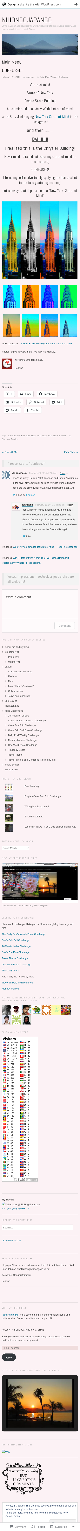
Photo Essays (12, 764)
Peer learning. (31, 786)
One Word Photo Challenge (22, 744)
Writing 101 (14, 661)
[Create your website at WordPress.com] (40, 4)
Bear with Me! (9, 451)
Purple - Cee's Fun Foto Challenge (42, 796)
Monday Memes (10, 988)
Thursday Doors (16, 749)
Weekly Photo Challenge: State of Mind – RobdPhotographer (45, 546)
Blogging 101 (12, 651)
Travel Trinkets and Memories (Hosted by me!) (32, 759)
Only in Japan (15, 691)
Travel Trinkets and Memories (17, 982)
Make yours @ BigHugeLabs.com (15, 1208)
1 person (30, 494)
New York (36, 435)
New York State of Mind (52, 116)
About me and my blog (17, 646)
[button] (11, 240)
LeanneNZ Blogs (12, 1240)
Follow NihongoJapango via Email (23, 1329)
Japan (8, 666)
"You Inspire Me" (10, 1314)
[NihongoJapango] (40, 46)
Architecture (14, 435)
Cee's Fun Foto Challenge (22, 725)
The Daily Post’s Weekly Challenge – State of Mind (45, 343)
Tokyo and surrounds (19, 695)
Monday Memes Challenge (22, 740)
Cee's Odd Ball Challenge (15, 940)
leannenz (30, 76)
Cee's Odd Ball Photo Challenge (25, 730)
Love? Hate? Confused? (21, 686)
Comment (64, 625)
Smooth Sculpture (33, 816)
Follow (8, 1357)
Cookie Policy (12, 1516)
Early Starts (71, 451)
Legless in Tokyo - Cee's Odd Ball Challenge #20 (50, 826)
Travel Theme (15, 754)
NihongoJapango (27, 20)
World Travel (11, 769)
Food (11, 681)
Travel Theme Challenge (15, 958)
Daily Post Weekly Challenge (54, 76)
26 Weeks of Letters (18, 715)
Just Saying (11, 700)
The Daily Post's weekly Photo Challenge (23, 934)
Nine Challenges (14, 710)
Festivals (12, 676)
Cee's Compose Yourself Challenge (27, 720)
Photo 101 (13, 656)
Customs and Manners (20, 671)
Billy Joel (25, 435)
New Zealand (12, 705)
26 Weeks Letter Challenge (16, 946)
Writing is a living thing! (36, 806)
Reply (62, 472)
